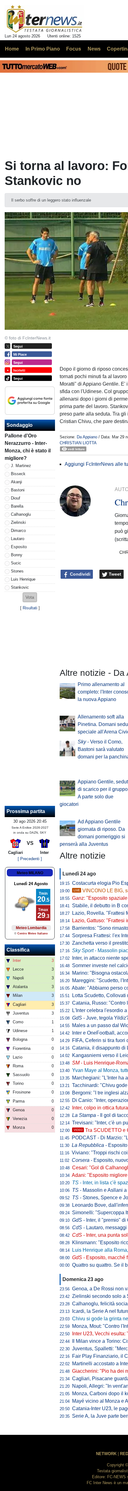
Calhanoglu (21, 514)
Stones (17, 571)
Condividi (79, 574)
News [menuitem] (94, 48)
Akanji (16, 482)
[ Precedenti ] (30, 858)
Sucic (16, 563)
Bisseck (18, 473)
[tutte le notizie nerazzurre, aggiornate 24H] (45, 19)
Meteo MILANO (30, 873)
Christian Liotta (78, 443)
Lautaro (17, 538)
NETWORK (106, 1453)
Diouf (15, 498)
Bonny (16, 555)
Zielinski (18, 522)
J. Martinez (21, 465)
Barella (17, 506)
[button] (30, 597)
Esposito (19, 546)
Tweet (114, 574)
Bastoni (18, 490)
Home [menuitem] (12, 48)
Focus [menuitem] (73, 48)
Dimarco (18, 530)
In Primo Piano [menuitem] (42, 48)
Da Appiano (87, 437)
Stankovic (20, 587)
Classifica (18, 950)
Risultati (30, 608)
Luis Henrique (23, 579)
